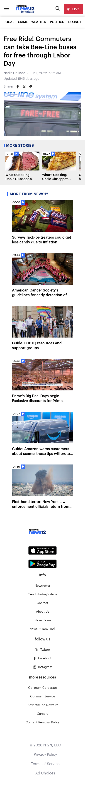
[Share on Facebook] (17, 86)
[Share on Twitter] (24, 86)
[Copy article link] (30, 86)
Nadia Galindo (14, 73)
